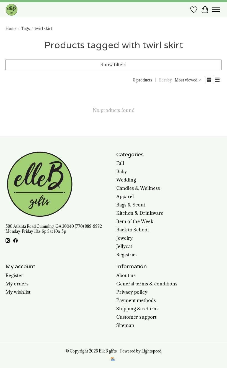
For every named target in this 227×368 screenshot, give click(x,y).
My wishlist (18, 292)
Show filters (113, 65)
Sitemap (125, 325)
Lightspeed (151, 351)
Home (11, 28)
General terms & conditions (146, 284)
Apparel (125, 196)
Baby (121, 171)
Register (14, 275)
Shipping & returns (137, 309)
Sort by (165, 80)
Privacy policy (131, 292)
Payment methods (136, 300)
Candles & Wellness (138, 188)
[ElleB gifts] (11, 9)
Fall (120, 163)
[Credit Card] (112, 359)
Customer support (136, 317)
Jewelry (124, 238)
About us (126, 275)
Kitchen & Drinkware (139, 213)
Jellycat (124, 246)
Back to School (132, 230)
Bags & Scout (130, 205)
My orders (17, 284)
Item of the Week (134, 221)
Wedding (126, 180)
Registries (127, 255)
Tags (25, 28)
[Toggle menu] (215, 9)
